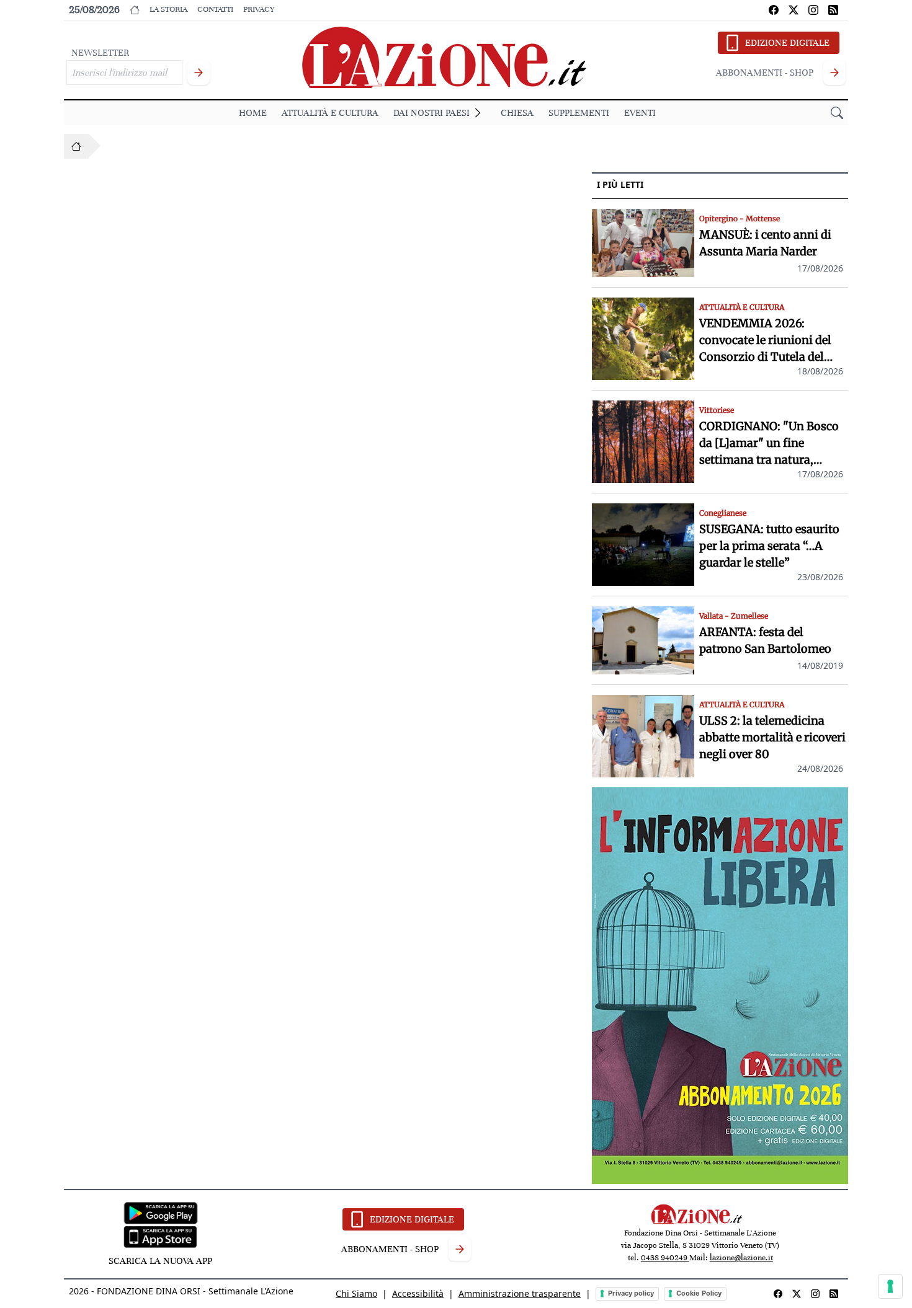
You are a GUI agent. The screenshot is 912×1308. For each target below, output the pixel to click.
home (253, 112)
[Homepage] (76, 146)
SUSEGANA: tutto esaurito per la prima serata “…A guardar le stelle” (769, 546)
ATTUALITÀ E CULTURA (330, 112)
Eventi (640, 112)
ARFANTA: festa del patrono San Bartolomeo (765, 640)
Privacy (258, 9)
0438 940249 (665, 1258)
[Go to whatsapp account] (833, 10)
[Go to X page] (793, 10)
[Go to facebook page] (774, 10)
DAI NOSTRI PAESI (431, 112)
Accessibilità (418, 1293)
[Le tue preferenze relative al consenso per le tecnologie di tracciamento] (890, 1286)
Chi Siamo (356, 1293)
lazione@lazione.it (741, 1258)
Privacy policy (631, 1293)
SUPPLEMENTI (578, 112)
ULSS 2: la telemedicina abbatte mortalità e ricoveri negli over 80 (772, 737)
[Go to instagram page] (813, 10)
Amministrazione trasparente (519, 1293)
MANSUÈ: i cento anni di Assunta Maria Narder (765, 243)
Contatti (215, 9)
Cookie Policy (699, 1293)
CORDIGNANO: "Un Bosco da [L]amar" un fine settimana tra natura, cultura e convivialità (769, 443)
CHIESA (517, 112)
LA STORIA (168, 9)
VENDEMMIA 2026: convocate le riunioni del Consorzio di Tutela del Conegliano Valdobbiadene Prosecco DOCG (771, 340)
